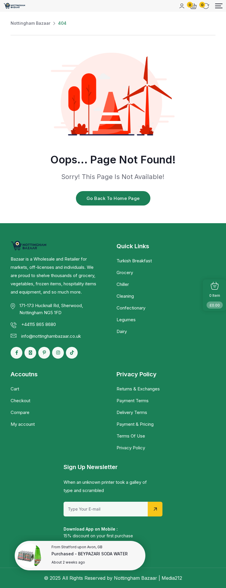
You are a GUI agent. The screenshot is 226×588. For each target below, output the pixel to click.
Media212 (172, 578)
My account (23, 424)
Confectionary (131, 308)
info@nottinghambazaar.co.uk (51, 336)
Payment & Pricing (135, 424)
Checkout (20, 400)
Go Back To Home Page (113, 198)
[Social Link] (16, 353)
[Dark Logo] (15, 6)
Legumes (126, 319)
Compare (20, 412)
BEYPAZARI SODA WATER (103, 553)
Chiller (123, 284)
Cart (15, 389)
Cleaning (125, 296)
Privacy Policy (131, 447)
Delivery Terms (132, 412)
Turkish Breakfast (134, 261)
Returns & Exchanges (138, 389)
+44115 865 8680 (38, 324)
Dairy (122, 331)
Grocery (125, 272)
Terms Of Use (131, 436)
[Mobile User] (182, 6)
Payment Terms (133, 400)
